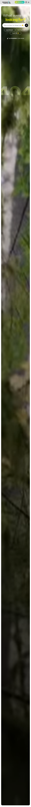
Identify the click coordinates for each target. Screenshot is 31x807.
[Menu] (28, 2)
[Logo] (6, 2)
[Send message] (26, 25)
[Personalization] (26, 2)
